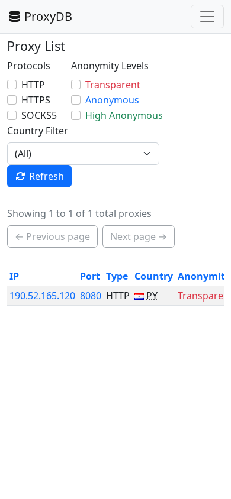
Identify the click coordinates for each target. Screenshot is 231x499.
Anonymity (204, 276)
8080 (90, 295)
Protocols (28, 65)
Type (117, 276)
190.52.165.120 (42, 295)
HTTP (33, 84)
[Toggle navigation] (207, 16)
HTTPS (35, 99)
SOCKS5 (39, 115)
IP (14, 276)
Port (90, 276)
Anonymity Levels (110, 65)
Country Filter (37, 130)
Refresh (46, 176)
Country (153, 276)
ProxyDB (48, 16)
